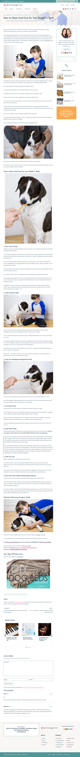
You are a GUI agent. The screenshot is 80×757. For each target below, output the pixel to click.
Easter (68, 740)
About (62, 5)
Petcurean (47, 40)
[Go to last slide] (5, 635)
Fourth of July (70, 742)
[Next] (51, 635)
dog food (6, 594)
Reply (51, 706)
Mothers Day (59, 742)
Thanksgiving (70, 744)
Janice (8, 20)
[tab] (29, 647)
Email (31, 679)
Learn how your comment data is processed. (33, 687)
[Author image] (4, 21)
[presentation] (12, 629)
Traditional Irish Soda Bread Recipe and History (69, 76)
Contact (67, 5)
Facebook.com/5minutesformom (29, 547)
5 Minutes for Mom (26, 545)
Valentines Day (70, 738)
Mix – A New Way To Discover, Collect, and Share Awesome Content (41, 610)
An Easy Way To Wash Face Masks (28, 638)
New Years (58, 738)
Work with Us (59, 754)
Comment (7, 662)
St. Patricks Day (60, 740)
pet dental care (18, 594)
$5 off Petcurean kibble (45, 542)
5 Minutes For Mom (19, 602)
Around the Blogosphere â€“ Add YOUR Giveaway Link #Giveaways (15, 610)
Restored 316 (25, 754)
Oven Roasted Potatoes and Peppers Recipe (69, 92)
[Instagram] (70, 9)
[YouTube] (73, 9)
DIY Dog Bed (20, 556)
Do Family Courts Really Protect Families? (44, 639)
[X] (68, 9)
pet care (11, 594)
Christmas (69, 746)
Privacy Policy (67, 754)
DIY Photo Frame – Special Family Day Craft (69, 101)
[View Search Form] (75, 9)
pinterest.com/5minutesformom (19, 549)
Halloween (58, 746)
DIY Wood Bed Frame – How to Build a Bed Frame (69, 84)
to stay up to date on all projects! (14, 1)
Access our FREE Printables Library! (66, 1)
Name (6, 679)
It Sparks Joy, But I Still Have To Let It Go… (12, 639)
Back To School (60, 744)
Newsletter (44, 742)
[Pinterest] (63, 9)
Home (6, 9)
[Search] (74, 59)
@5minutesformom (14, 547)
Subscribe (73, 5)
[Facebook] (66, 9)
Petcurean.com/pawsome (12, 542)
